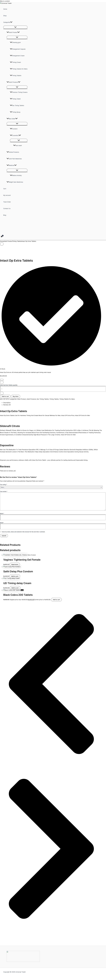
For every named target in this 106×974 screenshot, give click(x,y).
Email (2, 522)
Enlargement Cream (18, 55)
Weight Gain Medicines (16, 182)
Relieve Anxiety (17, 175)
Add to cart (5, 396)
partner (58, 460)
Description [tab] (7, 402)
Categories (6, 22)
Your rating (3, 484)
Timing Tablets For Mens (19, 69)
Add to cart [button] (14, 576)
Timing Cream (16, 62)
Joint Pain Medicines (15, 159)
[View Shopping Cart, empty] (1, 236)
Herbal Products (14, 152)
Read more (14, 564)
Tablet (44, 460)
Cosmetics (15, 135)
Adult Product (13, 32)
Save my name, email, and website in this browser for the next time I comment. (23, 531)
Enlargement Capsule (18, 49)
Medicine (11, 165)
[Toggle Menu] (15, 27)
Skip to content (5, 1)
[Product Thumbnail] (1, 244)
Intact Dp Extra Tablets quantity (8, 385)
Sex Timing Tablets (18, 105)
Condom (14, 129)
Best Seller (12, 119)
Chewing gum (16, 42)
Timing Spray (16, 112)
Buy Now (15, 396)
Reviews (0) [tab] (7, 405)
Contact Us (6, 208)
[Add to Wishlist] (1, 380)
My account (7, 195)
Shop (5, 15)
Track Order (7, 202)
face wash (18, 145)
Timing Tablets (16, 75)
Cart (4, 188)
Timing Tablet (16, 99)
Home (5, 9)
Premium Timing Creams (19, 92)
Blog (4, 215)
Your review (3, 491)
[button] (11, 22)
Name (2, 513)
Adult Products (13, 82)
